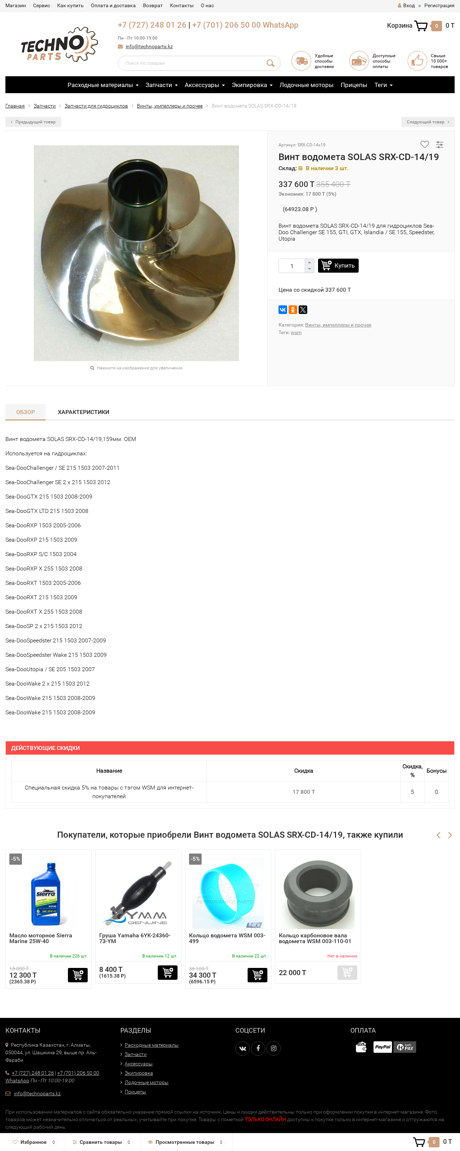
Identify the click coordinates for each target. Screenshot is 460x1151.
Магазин (15, 5)
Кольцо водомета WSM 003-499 (227, 938)
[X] (303, 309)
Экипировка (249, 84)
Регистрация (439, 5)
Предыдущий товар (35, 121)
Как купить (70, 5)
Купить (345, 265)
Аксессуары (202, 84)
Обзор (25, 412)
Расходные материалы (100, 84)
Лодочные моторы (307, 84)
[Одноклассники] (293, 309)
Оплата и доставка (113, 5)
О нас (207, 5)
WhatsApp (280, 25)
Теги (380, 84)
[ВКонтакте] (283, 309)
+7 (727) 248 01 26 (152, 25)
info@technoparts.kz (149, 46)
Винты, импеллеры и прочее (170, 106)
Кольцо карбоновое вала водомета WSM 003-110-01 (315, 938)
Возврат (153, 5)
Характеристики (83, 412)
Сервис (41, 5)
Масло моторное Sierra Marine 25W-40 (40, 938)
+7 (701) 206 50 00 (226, 25)
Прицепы (354, 84)
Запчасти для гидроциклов (96, 106)
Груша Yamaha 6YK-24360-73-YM (134, 938)
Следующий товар (426, 121)
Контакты (182, 5)
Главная (15, 106)
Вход (409, 5)
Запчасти (159, 84)
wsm (296, 332)
